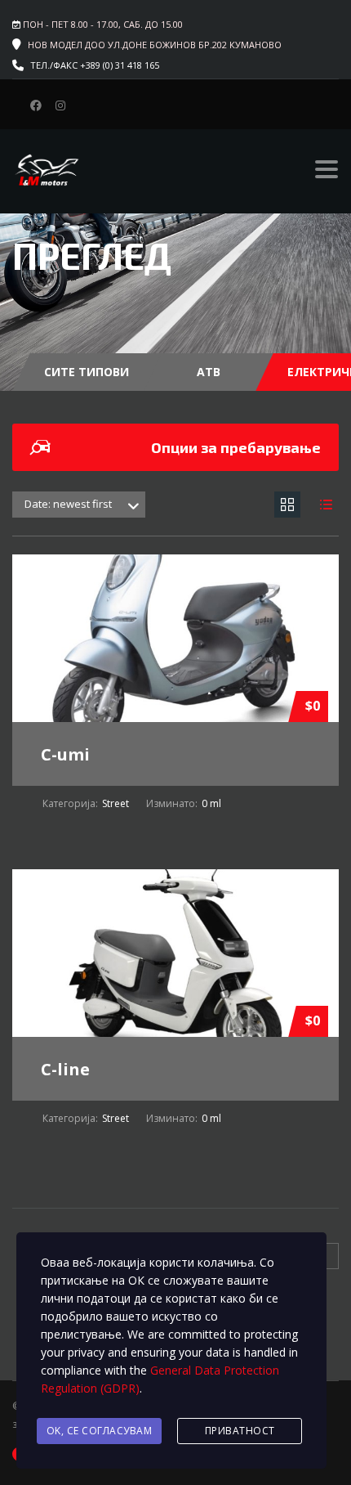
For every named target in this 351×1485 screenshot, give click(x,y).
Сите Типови (86, 371)
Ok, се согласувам (100, 1431)
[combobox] (78, 504)
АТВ (208, 371)
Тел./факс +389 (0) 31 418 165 (94, 65)
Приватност (240, 1431)
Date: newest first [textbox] (68, 503)
